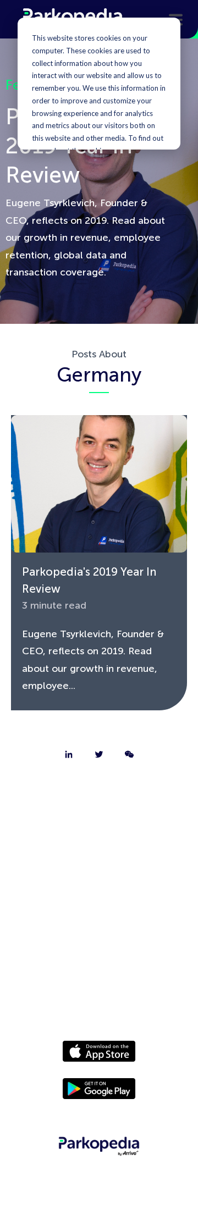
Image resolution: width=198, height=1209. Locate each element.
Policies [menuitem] (99, 963)
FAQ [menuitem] (99, 877)
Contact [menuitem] (99, 820)
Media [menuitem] (99, 935)
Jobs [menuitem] (99, 849)
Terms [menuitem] (99, 992)
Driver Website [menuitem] (99, 906)
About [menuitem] (99, 792)
